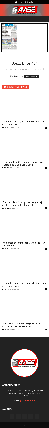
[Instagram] (18, 416)
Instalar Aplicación (25, 2)
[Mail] (24, 416)
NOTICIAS (5, 127)
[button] (4, 19)
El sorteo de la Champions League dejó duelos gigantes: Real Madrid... (22, 163)
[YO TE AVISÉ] (24, 10)
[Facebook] (12, 416)
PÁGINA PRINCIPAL (31, 76)
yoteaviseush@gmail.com (29, 400)
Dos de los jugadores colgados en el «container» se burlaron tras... (21, 325)
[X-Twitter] (30, 416)
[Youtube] (37, 416)
